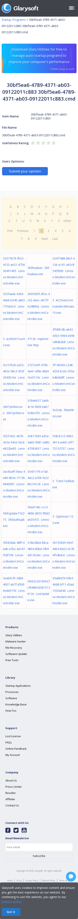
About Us (11, 780)
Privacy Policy (31, 880)
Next (44, 239)
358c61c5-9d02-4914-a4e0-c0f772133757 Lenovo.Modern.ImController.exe (63, 448)
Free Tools (12, 660)
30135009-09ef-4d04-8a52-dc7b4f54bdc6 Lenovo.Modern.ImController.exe (63, 555)
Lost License (13, 736)
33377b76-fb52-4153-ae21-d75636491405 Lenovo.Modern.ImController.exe (14, 270)
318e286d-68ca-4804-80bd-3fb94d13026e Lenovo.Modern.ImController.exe (38, 555)
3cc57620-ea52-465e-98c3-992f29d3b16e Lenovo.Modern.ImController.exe (14, 377)
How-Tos (10, 710)
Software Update (16, 654)
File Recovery (13, 648)
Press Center (13, 787)
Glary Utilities (13, 635)
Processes (12, 692)
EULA (19, 880)
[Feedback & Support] (71, 877)
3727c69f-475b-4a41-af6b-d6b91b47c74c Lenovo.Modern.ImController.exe (38, 377)
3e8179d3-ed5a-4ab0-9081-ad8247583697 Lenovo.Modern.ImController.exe (38, 448)
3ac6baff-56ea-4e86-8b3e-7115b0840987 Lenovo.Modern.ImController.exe (14, 484)
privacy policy (11, 901)
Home (10, 880)
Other (67, 221)
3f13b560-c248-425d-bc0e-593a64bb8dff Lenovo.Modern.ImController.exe (63, 377)
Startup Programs (14, 20)
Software (11, 698)
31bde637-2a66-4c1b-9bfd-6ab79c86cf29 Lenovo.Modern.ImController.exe (38, 413)
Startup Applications (18, 686)
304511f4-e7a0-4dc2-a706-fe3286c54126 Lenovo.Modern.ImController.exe (38, 484)
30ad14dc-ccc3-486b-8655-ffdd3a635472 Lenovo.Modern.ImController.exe (38, 519)
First (10, 231)
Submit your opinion (25, 171)
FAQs (8, 742)
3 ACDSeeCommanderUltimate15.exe (63, 306)
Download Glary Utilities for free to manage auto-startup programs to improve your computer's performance (41, 59)
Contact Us (12, 805)
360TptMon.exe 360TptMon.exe (13, 413)
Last (55, 239)
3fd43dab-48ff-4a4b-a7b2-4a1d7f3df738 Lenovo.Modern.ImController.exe (14, 555)
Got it (11, 912)
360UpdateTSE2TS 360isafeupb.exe (14, 519)
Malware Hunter (15, 641)
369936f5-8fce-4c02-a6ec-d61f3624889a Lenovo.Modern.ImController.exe (38, 306)
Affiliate (10, 799)
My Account (12, 755)
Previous (23, 231)
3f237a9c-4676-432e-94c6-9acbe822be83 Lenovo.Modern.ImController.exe (14, 448)
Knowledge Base (16, 704)
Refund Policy (48, 880)
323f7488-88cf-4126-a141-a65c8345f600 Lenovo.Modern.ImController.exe (63, 270)
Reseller (10, 793)
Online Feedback (16, 748)
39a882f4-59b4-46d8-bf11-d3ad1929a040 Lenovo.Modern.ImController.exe (63, 590)
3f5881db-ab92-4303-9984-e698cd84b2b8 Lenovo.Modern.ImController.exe (63, 341)
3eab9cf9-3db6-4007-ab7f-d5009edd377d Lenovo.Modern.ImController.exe (14, 590)
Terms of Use (65, 880)
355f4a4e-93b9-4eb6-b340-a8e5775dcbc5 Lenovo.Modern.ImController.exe (14, 306)
